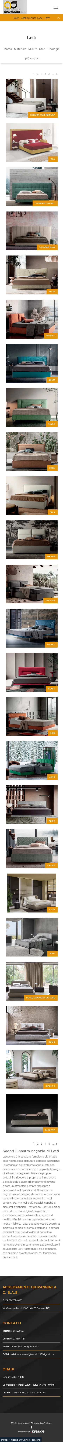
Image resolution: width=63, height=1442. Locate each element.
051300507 (18, 1330)
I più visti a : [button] (32, 58)
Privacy (4, 1439)
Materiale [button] (20, 49)
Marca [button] (8, 49)
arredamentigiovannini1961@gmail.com (36, 1354)
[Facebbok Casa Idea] (31, 1427)
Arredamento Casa (32, 18)
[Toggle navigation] (55, 7)
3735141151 (19, 1338)
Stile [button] (42, 49)
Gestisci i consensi (31, 1439)
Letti (47, 18)
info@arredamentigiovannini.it (25, 1346)
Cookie (14, 1439)
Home (16, 18)
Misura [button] (32, 49)
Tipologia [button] (53, 49)
